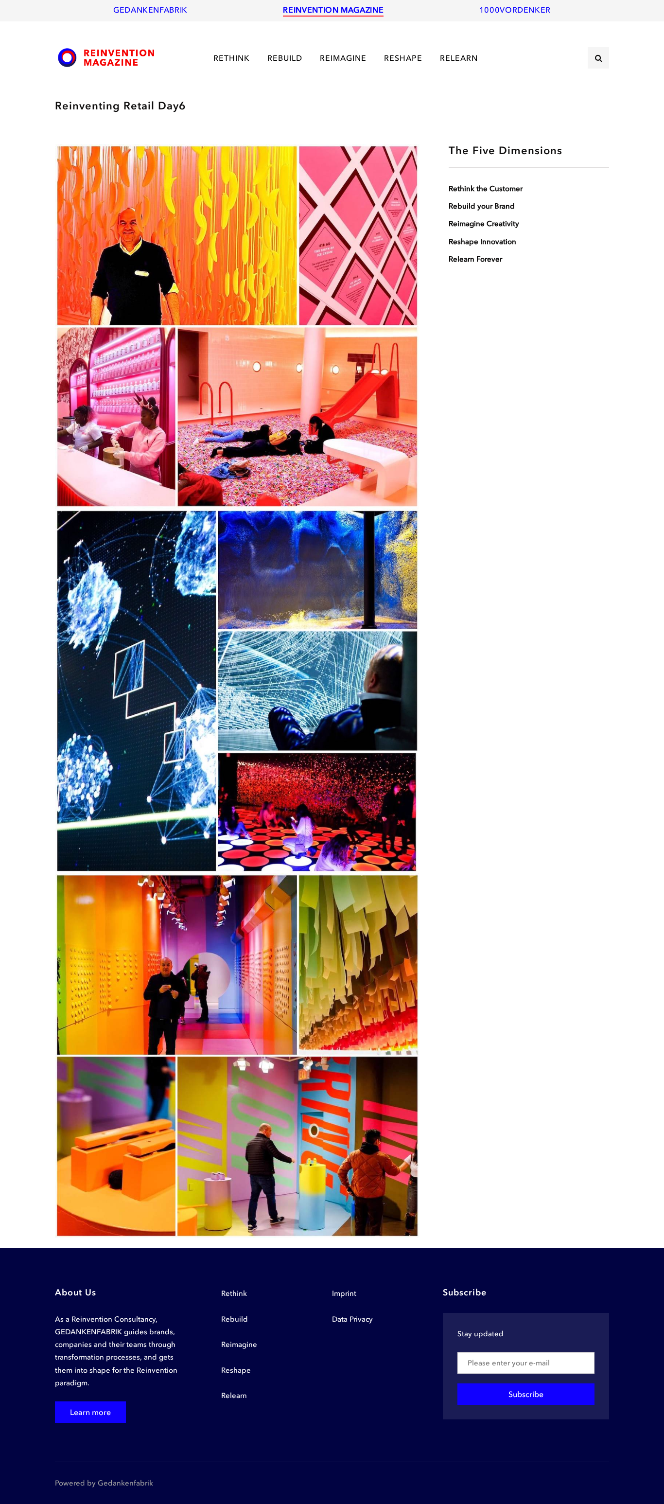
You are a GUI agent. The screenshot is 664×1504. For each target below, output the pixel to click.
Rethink (234, 1293)
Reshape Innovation (482, 241)
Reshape (236, 1370)
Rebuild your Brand (482, 206)
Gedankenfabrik (150, 10)
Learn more (90, 1412)
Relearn (234, 1395)
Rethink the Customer (486, 188)
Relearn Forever (475, 259)
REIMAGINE (343, 58)
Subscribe (525, 1394)
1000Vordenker (515, 10)
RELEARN (459, 58)
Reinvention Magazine (333, 10)
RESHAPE (403, 58)
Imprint (344, 1293)
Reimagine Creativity (484, 223)
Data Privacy (352, 1319)
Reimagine (239, 1344)
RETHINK (231, 58)
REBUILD (284, 58)
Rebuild (234, 1319)
